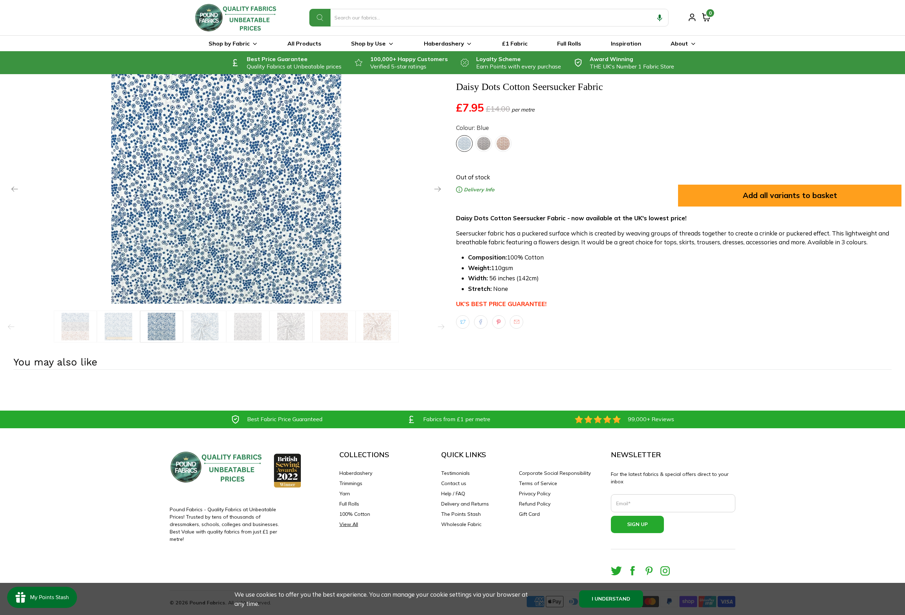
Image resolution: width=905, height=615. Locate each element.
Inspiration (626, 43)
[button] (659, 17)
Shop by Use (368, 43)
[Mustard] (503, 143)
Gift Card (529, 514)
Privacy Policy (534, 493)
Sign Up (637, 524)
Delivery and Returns (465, 504)
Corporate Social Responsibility (555, 473)
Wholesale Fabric (461, 524)
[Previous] (15, 189)
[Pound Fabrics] (236, 18)
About (679, 43)
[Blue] (464, 143)
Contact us (453, 483)
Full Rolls (569, 43)
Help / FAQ (453, 493)
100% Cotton (354, 514)
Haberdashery (444, 43)
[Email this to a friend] (516, 322)
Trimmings (350, 483)
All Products (304, 43)
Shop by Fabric (229, 43)
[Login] (692, 17)
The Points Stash (461, 514)
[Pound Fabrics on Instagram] (665, 570)
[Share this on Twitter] (462, 322)
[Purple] (483, 143)
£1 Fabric (514, 43)
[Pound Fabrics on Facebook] (632, 570)
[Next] (437, 189)
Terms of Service (538, 483)
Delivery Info (478, 189)
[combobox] (488, 17)
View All (348, 524)
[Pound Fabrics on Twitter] (616, 570)
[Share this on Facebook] (480, 322)
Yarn (344, 493)
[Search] (320, 17)
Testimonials (455, 473)
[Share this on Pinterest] (499, 322)
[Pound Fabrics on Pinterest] (648, 570)
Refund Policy (534, 504)
